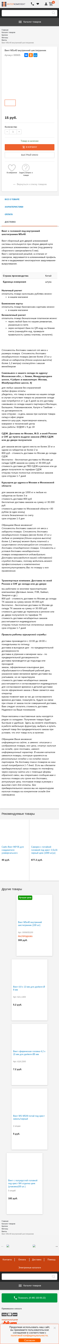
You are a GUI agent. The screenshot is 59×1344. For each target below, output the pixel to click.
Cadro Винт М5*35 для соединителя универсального (13, 850)
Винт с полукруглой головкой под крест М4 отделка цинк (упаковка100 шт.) (22, 1183)
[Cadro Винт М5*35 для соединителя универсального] (15, 831)
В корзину (31, 147)
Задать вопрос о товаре (26, 173)
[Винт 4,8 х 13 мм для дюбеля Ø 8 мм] (29, 971)
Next (56, 1246)
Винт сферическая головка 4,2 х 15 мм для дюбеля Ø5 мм (29, 1053)
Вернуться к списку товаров (30, 184)
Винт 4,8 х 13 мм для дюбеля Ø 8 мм (29, 988)
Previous (2, 1246)
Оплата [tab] (9, 214)
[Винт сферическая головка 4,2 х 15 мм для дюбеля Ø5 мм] (29, 1036)
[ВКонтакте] (26, 55)
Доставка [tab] (10, 222)
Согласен (29, 1340)
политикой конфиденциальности (29, 1335)
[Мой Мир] (35, 55)
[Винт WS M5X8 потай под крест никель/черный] (29, 1100)
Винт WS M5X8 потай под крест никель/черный (29, 1117)
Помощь (52, 1259)
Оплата (22, 1259)
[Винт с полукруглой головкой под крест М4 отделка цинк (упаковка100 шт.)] (24, 1165)
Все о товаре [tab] (12, 199)
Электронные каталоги (29, 1267)
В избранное (12, 173)
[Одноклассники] (31, 55)
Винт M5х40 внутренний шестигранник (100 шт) (30, 924)
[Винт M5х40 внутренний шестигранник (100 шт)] (34, 907)
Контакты (7, 1259)
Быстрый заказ (29, 155)
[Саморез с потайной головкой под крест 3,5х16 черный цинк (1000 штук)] (44, 831)
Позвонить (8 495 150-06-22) (31, 1297)
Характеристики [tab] (14, 207)
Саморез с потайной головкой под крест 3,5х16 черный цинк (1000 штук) (44, 850)
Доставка (36, 1259)
